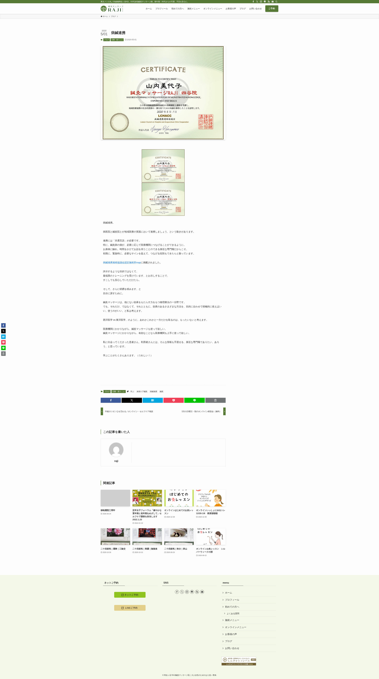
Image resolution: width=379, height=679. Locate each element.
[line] (265, 1)
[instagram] (261, 1)
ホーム (228, 592)
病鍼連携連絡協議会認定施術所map (122, 262)
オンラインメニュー (235, 627)
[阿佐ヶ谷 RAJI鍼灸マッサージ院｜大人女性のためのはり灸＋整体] (112, 9)
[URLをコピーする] (215, 400)
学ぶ (132, 391)
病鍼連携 (153, 391)
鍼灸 (161, 391)
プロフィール (232, 600)
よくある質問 (233, 613)
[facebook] (253, 1)
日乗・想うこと (117, 40)
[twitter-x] (257, 1)
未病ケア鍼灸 (142, 391)
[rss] (269, 1)
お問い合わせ (232, 648)
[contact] (272, 1)
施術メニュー (232, 620)
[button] (111, 400)
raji (116, 461)
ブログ (106, 40)
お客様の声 (231, 634)
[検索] (276, 1)
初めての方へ (232, 606)
